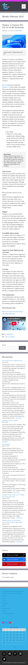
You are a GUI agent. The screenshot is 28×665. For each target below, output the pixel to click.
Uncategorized (8, 334)
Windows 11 (5, 87)
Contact (4, 601)
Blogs (3, 598)
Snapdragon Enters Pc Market (10, 420)
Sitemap (4, 611)
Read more (18, 418)
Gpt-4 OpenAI (6, 444)
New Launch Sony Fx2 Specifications (12, 360)
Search (4, 345)
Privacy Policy (6, 608)
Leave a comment (9, 337)
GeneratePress (22, 662)
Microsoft (5, 85)
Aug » (14, 647)
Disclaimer (5, 603)
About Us (4, 595)
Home (3, 606)
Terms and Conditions (8, 613)
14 (4, 637)
